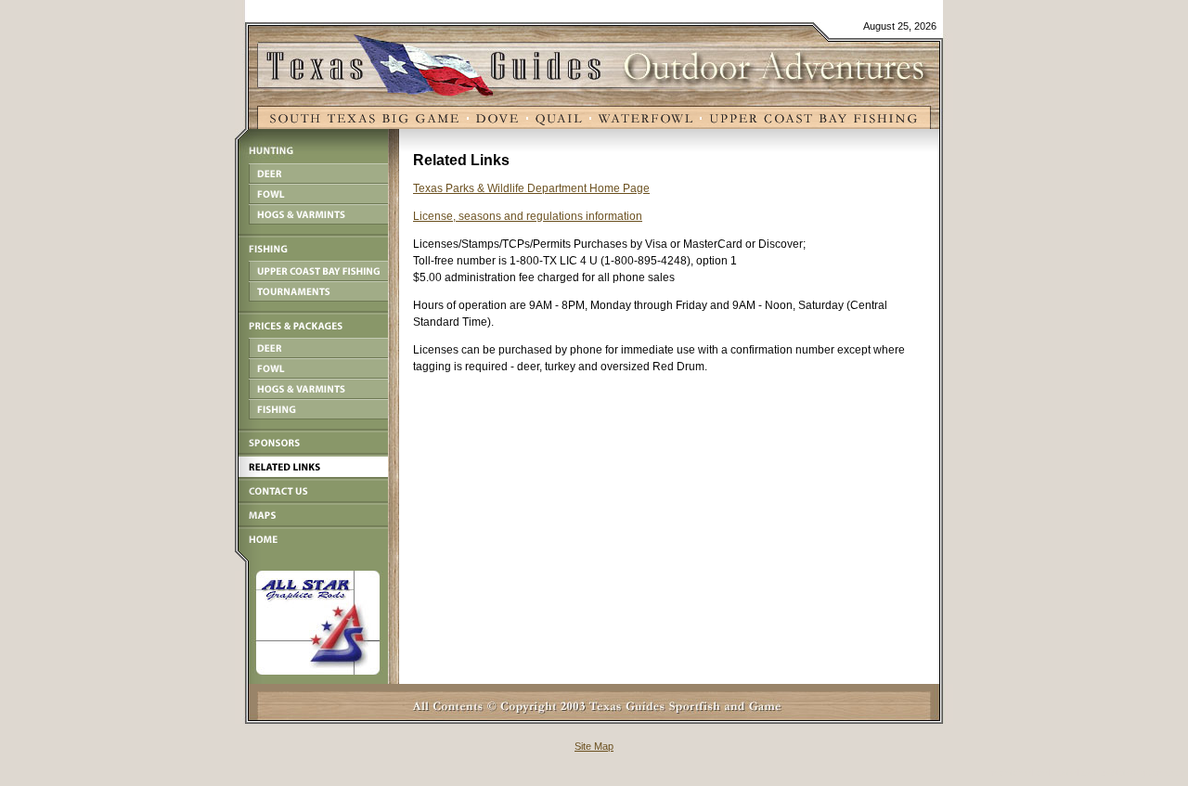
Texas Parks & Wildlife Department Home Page (531, 188)
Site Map (594, 746)
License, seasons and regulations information (527, 216)
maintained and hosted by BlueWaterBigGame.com (1089, 773)
